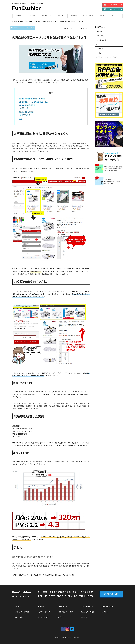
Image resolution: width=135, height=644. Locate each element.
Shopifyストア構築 (87, 612)
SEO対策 (33, 16)
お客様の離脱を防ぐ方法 (27, 105)
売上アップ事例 (88, 16)
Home (14, 21)
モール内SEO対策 (22, 612)
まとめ (21, 119)
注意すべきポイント (26, 108)
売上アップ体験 (107, 607)
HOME (18, 607)
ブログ (102, 16)
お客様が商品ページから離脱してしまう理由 (33, 102)
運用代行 (41, 607)
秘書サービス (64, 607)
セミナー (100, 53)
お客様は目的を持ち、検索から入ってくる (32, 99)
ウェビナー (115, 16)
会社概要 (84, 617)
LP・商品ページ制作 (66, 612)
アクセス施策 (101, 40)
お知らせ (100, 48)
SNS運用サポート (87, 607)
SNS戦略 (100, 36)
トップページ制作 (44, 612)
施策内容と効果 (25, 115)
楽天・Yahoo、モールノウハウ (30, 21)
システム (60, 16)
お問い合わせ (111, 594)
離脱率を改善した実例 (26, 112)
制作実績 (74, 16)
